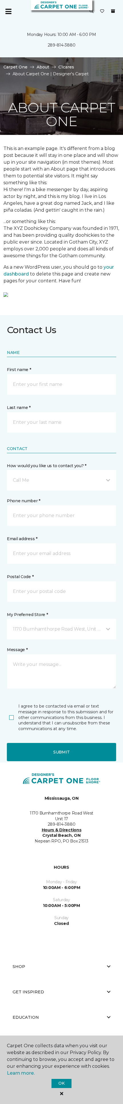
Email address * (22, 539)
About (43, 67)
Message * (17, 650)
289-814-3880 (62, 45)
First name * (19, 370)
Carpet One (15, 67)
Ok (61, 1083)
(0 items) (113, 11)
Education (26, 1017)
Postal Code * (20, 577)
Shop (19, 966)
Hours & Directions (62, 829)
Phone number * (23, 501)
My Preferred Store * (27, 615)
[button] (91, 11)
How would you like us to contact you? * (46, 466)
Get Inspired (28, 991)
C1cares (66, 67)
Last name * (19, 408)
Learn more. (21, 1073)
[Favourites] (102, 11)
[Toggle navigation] (8, 11)
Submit (61, 752)
